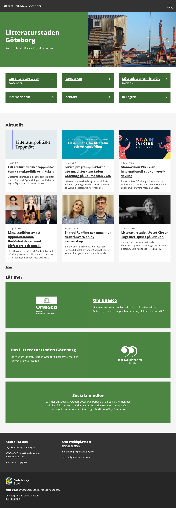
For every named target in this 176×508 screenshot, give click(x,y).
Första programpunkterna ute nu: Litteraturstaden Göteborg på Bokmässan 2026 (88, 171)
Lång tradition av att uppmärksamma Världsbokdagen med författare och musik (24, 239)
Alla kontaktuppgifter (16, 462)
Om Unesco (105, 300)
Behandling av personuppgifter (78, 451)
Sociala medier (88, 395)
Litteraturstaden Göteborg (21, 6)
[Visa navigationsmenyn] (170, 6)
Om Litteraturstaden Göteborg (43, 350)
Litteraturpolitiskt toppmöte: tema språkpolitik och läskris (31, 169)
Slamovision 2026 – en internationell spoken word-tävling (143, 171)
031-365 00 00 (13, 498)
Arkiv (9, 267)
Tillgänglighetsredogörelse (76, 457)
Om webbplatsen (71, 445)
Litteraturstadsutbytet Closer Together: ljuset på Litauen (144, 234)
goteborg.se (12, 489)
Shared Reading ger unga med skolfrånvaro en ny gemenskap (88, 236)
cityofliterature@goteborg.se (20, 447)
